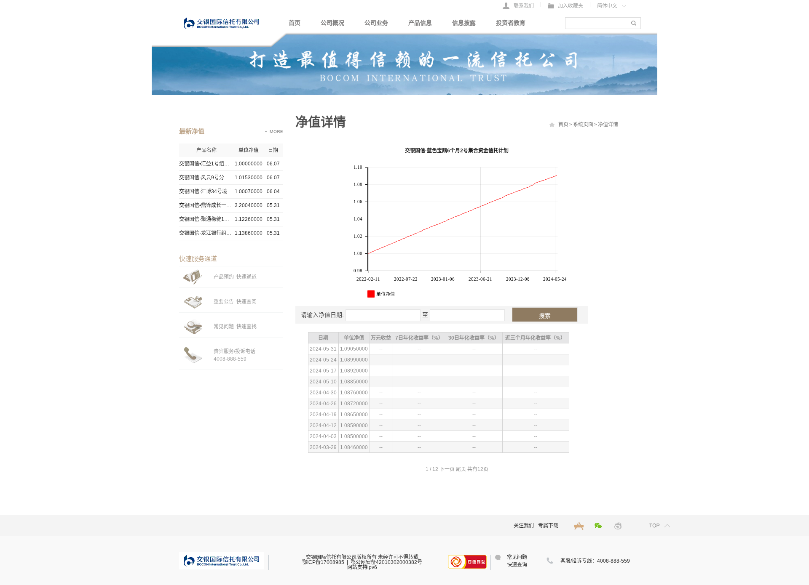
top (659, 525)
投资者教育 (510, 23)
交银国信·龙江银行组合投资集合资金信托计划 (206, 233)
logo (221, 22)
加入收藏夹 (570, 6)
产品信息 (420, 23)
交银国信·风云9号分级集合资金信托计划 (206, 178)
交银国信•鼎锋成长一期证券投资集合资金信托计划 (206, 205)
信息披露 (464, 23)
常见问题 (517, 557)
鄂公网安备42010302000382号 (386, 562)
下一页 (447, 469)
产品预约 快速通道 (235, 277)
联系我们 (524, 6)
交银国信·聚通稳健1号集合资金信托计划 (206, 219)
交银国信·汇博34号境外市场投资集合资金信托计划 (206, 191)
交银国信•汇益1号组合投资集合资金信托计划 (206, 164)
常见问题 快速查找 (235, 327)
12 (435, 469)
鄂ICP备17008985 (323, 562)
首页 (294, 23)
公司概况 (332, 23)
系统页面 (583, 125)
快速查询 (517, 564)
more (274, 131)
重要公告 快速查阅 (235, 302)
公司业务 (376, 23)
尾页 (461, 469)
